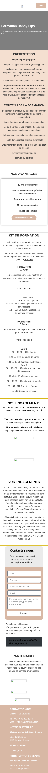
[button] (4, 5)
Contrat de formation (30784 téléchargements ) (23, 642)
